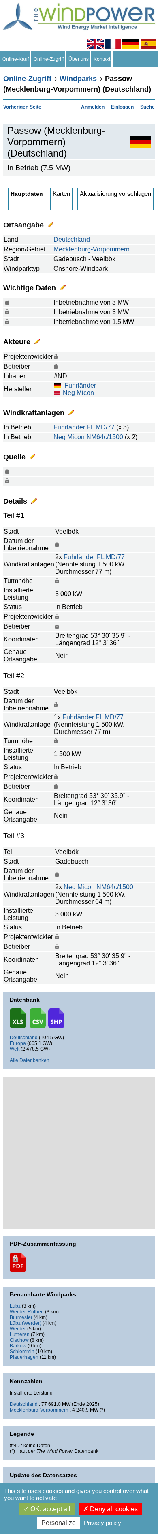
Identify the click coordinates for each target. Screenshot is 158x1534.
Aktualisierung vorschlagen (115, 193)
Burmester (21, 1317)
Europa (18, 1043)
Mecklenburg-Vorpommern (91, 249)
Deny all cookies (113, 1509)
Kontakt (102, 59)
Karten (61, 193)
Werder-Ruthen (27, 1312)
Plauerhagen (24, 1357)
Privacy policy (102, 1522)
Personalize (58, 1522)
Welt (14, 1049)
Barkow (18, 1346)
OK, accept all (49, 1509)
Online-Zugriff (48, 59)
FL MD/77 (101, 427)
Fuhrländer (80, 385)
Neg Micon (78, 392)
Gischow (19, 1340)
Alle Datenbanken (29, 1060)
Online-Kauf (15, 59)
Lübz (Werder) (25, 1323)
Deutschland (71, 239)
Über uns (78, 59)
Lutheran (20, 1334)
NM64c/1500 (104, 436)
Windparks (78, 79)
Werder (18, 1329)
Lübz (15, 1306)
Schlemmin (22, 1351)
